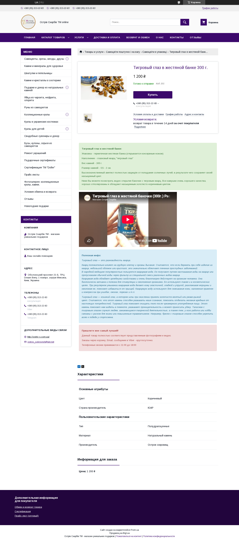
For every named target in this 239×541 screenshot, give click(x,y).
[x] (82, 367)
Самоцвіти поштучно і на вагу (123, 51)
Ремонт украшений (35, 153)
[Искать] (184, 22)
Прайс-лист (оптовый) (27, 515)
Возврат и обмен (138, 37)
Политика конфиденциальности (159, 536)
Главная (29, 37)
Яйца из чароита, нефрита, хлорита (40, 99)
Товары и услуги (94, 51)
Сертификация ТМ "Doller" (39, 167)
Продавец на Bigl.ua (119, 533)
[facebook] (79, 367)
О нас (160, 37)
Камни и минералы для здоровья (43, 66)
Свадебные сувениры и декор (41, 136)
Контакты (177, 37)
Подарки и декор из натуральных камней (43, 89)
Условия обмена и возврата (40, 191)
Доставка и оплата (107, 37)
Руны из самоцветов (36, 107)
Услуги (79, 37)
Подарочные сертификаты (39, 160)
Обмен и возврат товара (28, 507)
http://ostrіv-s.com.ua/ (38, 336)
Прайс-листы (31, 174)
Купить (153, 94)
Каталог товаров (53, 37)
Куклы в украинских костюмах (41, 121)
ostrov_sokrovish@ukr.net (40, 342)
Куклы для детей (34, 128)
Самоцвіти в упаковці (154, 51)
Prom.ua (135, 530)
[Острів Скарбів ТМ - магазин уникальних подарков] (28, 28)
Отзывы (195, 37)
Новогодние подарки (36, 206)
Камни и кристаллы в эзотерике (42, 80)
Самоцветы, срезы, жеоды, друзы (44, 58)
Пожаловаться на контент (129, 536)
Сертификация (23, 511)
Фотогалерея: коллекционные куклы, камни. (41, 183)
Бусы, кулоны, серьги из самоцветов (38, 144)
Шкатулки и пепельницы (38, 73)
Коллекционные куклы (37, 114)
